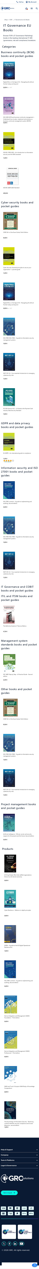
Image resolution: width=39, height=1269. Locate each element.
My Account (32, 2)
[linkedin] (15, 1244)
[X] (4, 1244)
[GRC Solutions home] (17, 1178)
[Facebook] (9, 1244)
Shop (5, 19)
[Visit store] (26, 8)
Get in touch (7, 1193)
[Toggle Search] (37, 8)
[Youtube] (21, 1244)
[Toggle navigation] (31, 8)
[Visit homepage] (7, 8)
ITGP (10, 19)
